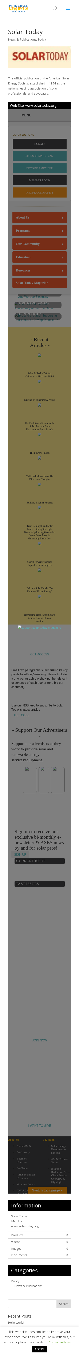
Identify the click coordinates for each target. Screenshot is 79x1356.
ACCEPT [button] (39, 1349)
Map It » (16, 1221)
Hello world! (16, 1322)
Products (17, 1235)
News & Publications (22, 39)
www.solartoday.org (41, 105)
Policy (42, 39)
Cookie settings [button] (60, 1342)
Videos (15, 1242)
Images (16, 1249)
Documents (19, 1255)
